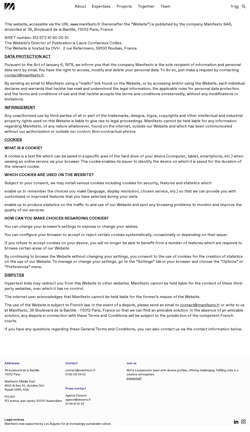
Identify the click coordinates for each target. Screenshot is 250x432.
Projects (124, 6)
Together (146, 6)
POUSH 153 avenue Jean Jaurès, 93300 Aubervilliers (33, 399)
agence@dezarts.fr (78, 400)
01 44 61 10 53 (74, 404)
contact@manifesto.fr (24, 75)
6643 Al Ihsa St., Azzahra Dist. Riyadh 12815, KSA (24, 388)
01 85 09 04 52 (75, 375)
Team (165, 6)
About (80, 6)
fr (232, 7)
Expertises (101, 6)
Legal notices (14, 420)
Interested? (134, 379)
